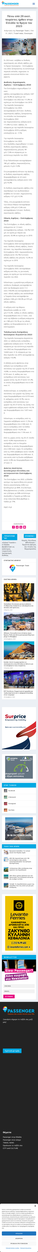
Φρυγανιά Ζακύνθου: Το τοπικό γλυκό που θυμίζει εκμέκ (19, 851)
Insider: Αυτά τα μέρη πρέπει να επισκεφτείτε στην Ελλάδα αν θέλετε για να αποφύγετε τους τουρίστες (18, 663)
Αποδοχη (19, 1233)
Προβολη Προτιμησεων (19, 1243)
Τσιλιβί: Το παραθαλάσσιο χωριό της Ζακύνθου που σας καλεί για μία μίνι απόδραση (21, 885)
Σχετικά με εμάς (12, 1051)
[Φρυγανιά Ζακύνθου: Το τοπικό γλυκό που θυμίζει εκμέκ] (6, 852)
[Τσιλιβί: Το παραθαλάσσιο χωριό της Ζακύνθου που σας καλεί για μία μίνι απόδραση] (6, 885)
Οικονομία (28, 33)
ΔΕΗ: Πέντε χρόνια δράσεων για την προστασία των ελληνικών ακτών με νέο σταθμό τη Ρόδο (21, 877)
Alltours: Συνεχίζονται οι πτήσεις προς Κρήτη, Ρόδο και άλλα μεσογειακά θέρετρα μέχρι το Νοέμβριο (19, 634)
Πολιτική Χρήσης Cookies (12, 1248)
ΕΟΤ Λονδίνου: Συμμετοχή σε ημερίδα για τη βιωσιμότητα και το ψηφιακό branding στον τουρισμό (18, 693)
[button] (35, 1206)
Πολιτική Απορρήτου (25, 1248)
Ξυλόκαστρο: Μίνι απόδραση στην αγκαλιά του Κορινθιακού (20, 869)
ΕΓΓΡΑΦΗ (9, 996)
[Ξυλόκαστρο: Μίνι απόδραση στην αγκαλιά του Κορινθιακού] (6, 869)
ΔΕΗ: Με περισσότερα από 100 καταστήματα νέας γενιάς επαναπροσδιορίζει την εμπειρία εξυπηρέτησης (20, 860)
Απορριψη (19, 1238)
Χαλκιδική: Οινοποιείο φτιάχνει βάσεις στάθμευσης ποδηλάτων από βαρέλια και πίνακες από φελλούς (18, 605)
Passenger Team (22, 30)
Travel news (18, 33)
